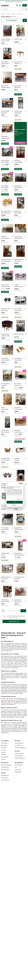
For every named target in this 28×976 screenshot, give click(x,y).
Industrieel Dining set (20, 758)
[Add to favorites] (12, 39)
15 (18, 611)
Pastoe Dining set (19, 743)
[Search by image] (22, 9)
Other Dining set (5, 767)
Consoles (3, 752)
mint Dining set (4, 777)
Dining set (19, 14)
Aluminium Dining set (6, 765)
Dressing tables (4, 757)
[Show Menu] (26, 9)
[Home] (7, 5)
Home (2, 14)
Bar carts (3, 750)
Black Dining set (5, 775)
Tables (13, 14)
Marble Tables (18, 772)
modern (4, 667)
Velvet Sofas (18, 769)
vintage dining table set (9, 700)
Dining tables (4, 745)
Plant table (3, 754)
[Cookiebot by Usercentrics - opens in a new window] (19, 483)
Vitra (16, 767)
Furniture (8, 14)
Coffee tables (4, 743)
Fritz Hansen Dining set (20, 747)
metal (8, 663)
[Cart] (17, 5)
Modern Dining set (19, 753)
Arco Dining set (18, 745)
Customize (14, 505)
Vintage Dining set (19, 755)
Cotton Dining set (5, 769)
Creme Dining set (5, 780)
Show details (19, 499)
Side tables (3, 747)
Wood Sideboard (19, 765)
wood (4, 663)
